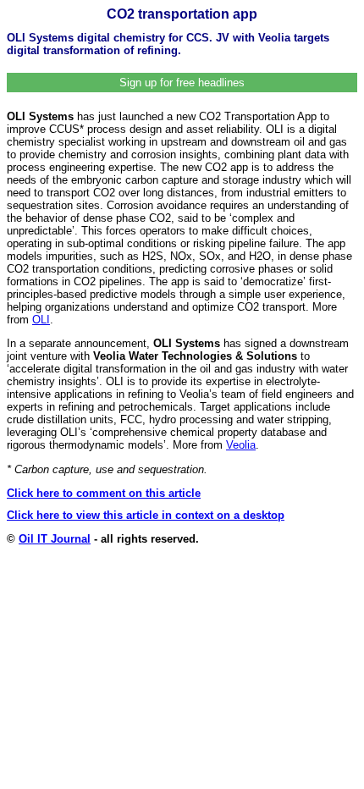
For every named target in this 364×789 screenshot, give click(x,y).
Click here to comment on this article (104, 493)
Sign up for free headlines (182, 82)
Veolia (241, 445)
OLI (41, 319)
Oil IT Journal (55, 538)
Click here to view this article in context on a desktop (145, 515)
